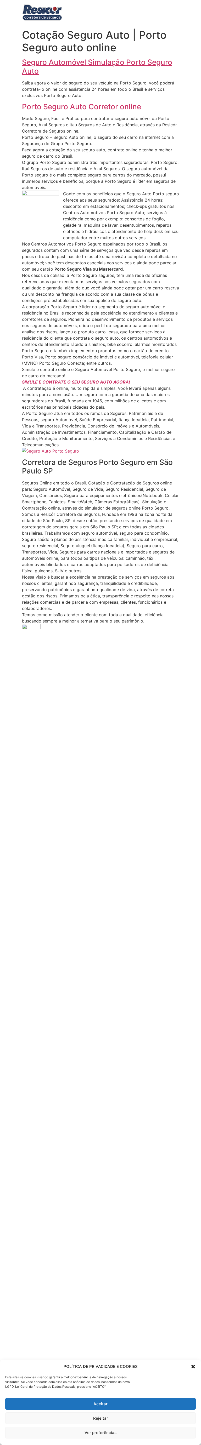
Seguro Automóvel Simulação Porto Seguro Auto (97, 67)
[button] (193, 1366)
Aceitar (100, 1403)
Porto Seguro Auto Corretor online (81, 106)
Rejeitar (100, 1418)
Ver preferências (100, 1432)
